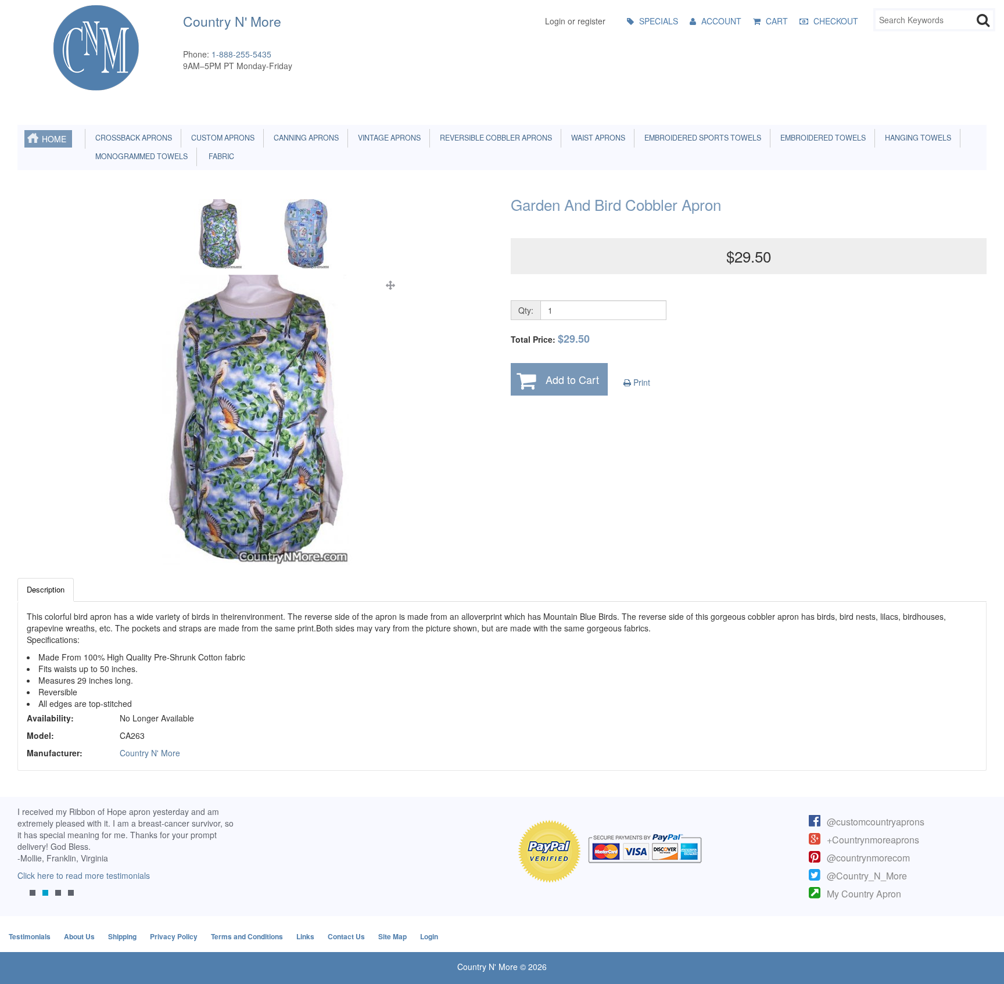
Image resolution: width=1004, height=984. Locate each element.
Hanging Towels (916, 137)
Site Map (392, 936)
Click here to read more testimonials (83, 875)
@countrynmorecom (868, 857)
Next (219, 860)
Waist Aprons (596, 137)
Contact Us (346, 936)
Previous (32, 860)
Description (45, 589)
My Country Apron (864, 893)
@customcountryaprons (875, 821)
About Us (79, 936)
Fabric (218, 156)
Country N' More (150, 753)
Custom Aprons (221, 137)
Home (54, 139)
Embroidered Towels (821, 137)
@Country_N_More (867, 875)
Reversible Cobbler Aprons (494, 137)
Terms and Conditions (247, 936)
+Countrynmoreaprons (873, 839)
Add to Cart (572, 379)
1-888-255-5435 (241, 54)
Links (305, 936)
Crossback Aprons (132, 137)
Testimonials (30, 936)
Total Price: (550, 339)
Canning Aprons (304, 137)
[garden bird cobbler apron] (255, 420)
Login (429, 936)
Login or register (575, 21)
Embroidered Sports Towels (701, 137)
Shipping (122, 936)
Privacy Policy (174, 936)
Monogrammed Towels (140, 156)
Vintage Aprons (387, 137)
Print (640, 382)
